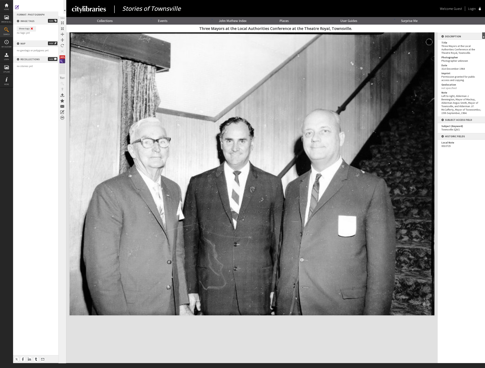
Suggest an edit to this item (17, 7)
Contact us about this (62, 106)
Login (6, 59)
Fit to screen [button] (62, 28)
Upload (6, 72)
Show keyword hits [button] (62, 84)
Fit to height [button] (62, 40)
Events (162, 21)
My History (7, 47)
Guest (458, 8)
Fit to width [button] (62, 34)
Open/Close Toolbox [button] (64, 7)
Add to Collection (62, 101)
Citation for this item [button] (62, 118)
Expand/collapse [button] (483, 35)
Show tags (24, 28)
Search (6, 34)
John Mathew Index (232, 21)
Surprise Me (409, 21)
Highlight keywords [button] (62, 89)
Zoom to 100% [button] (62, 51)
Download (62, 95)
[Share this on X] (17, 357)
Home (6, 9)
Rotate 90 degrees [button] (62, 45)
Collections (105, 21)
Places (284, 21)
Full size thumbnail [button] (62, 23)
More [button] (6, 84)
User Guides (348, 21)
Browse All (6, 22)
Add (51, 20)
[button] (62, 61)
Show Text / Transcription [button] (62, 78)
